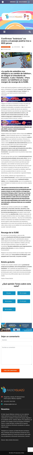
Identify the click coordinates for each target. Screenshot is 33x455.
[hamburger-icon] (4, 32)
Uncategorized (6, 47)
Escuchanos (23, 2)
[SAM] (16, 329)
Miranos (13, 2)
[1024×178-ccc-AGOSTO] (16, 99)
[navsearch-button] (30, 32)
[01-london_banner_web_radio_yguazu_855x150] (16, 325)
